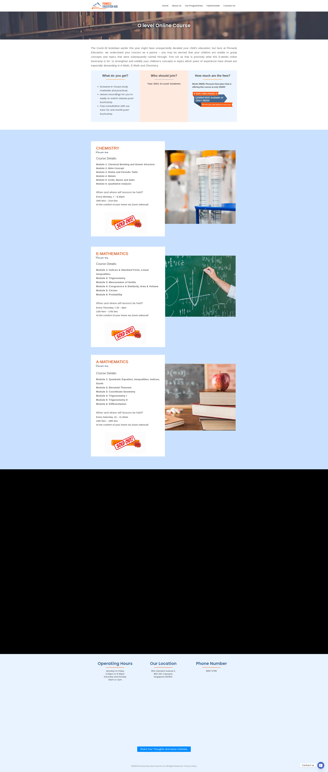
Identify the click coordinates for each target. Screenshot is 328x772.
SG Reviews (177, 769)
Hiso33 (158, 769)
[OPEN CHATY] (320, 765)
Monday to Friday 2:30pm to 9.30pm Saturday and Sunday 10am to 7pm (115, 675)
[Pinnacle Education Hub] (105, 5)
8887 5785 (211, 671)
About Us (176, 5)
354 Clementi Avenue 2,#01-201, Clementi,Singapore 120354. (163, 674)
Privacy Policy (191, 766)
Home (165, 5)
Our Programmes (194, 5)
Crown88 (166, 769)
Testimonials (213, 5)
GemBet (150, 769)
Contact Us (229, 5)
